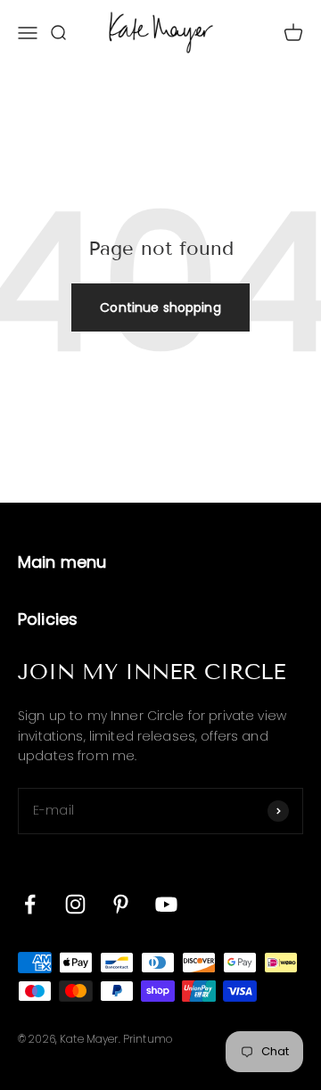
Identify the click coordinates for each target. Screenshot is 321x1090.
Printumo (147, 1038)
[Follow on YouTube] (166, 904)
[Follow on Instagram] (75, 904)
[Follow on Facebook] (30, 904)
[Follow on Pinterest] (121, 904)
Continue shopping (160, 307)
